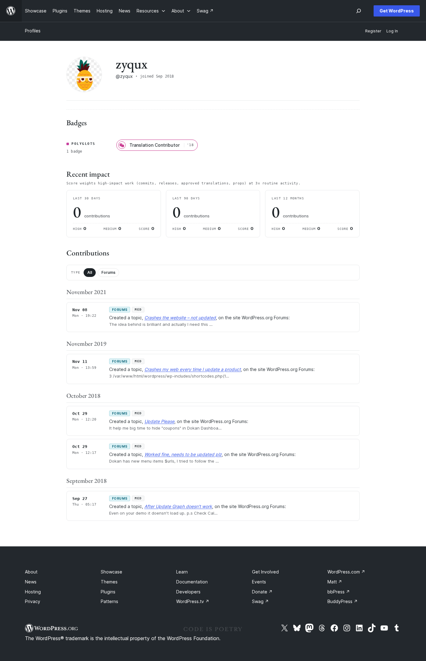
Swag (260, 601)
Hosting (33, 591)
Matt (334, 581)
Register (373, 31)
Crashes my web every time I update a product (192, 369)
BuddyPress (342, 601)
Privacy (32, 601)
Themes (109, 581)
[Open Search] (358, 11)
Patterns (109, 601)
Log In (392, 31)
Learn (182, 571)
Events (259, 581)
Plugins (108, 591)
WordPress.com (346, 571)
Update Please (159, 421)
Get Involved (265, 571)
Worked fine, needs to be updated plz (183, 454)
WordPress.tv (192, 601)
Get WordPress (397, 10)
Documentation (192, 581)
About (31, 571)
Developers (188, 591)
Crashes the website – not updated (180, 317)
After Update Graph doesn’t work (178, 506)
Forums (108, 272)
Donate (262, 591)
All (89, 272)
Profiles (33, 30)
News (30, 581)
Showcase (111, 571)
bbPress (338, 591)
